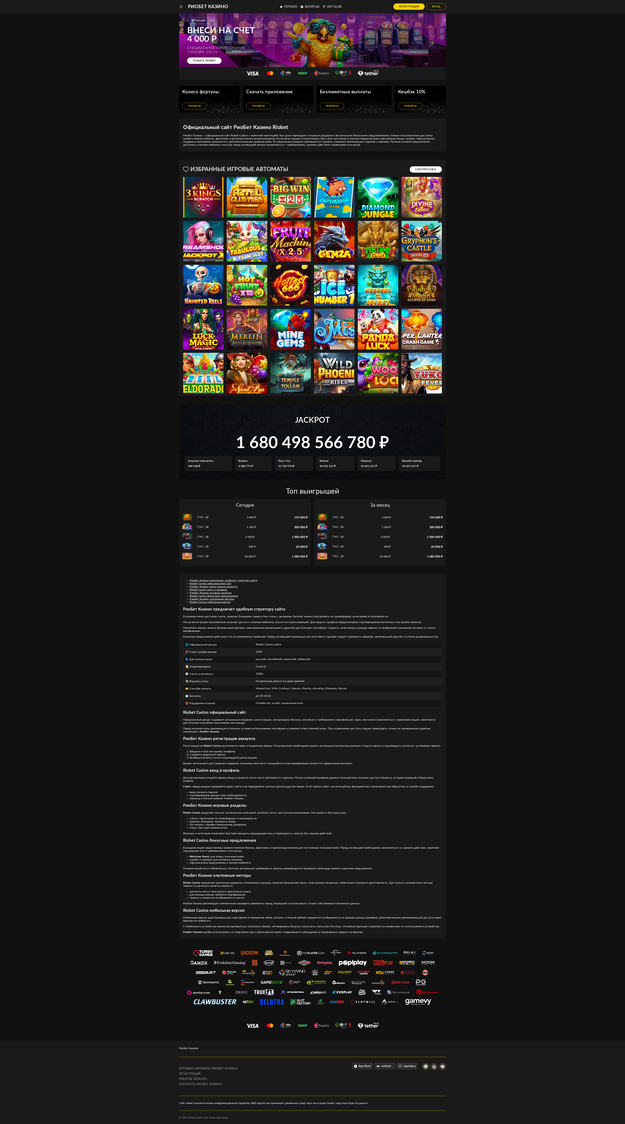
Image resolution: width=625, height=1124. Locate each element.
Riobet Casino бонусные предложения (214, 596)
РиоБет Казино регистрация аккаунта (213, 586)
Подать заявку (204, 60)
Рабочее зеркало (193, 1079)
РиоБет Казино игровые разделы (211, 593)
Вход (436, 6)
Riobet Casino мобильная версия (210, 602)
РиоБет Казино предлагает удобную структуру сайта (223, 580)
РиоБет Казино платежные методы (212, 599)
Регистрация (409, 6)
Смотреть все (425, 169)
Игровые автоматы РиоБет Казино (208, 1068)
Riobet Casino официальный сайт (210, 583)
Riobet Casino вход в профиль (208, 589)
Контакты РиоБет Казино (200, 1084)
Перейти (194, 106)
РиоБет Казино (208, 6)
